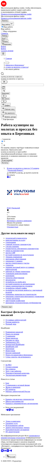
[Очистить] (4, 82)
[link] (5, 41)
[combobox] (11, 76)
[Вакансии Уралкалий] (25, 192)
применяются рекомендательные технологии (20, 437)
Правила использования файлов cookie (16, 18)
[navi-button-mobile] (3, 54)
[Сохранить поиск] (3, 88)
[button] (3, 47)
